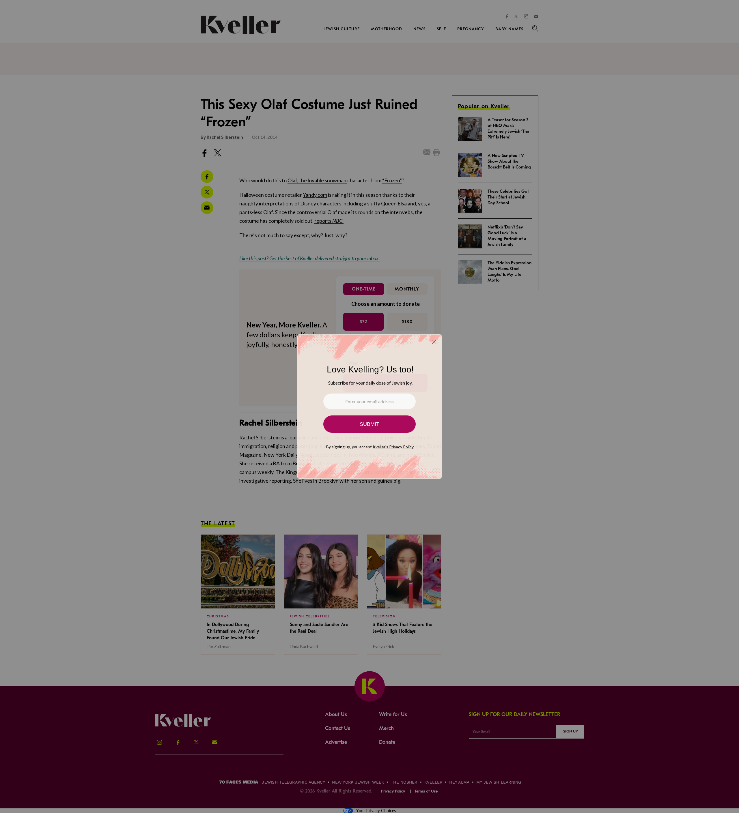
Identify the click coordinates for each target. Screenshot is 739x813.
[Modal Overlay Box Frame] (369, 406)
